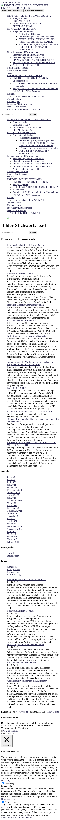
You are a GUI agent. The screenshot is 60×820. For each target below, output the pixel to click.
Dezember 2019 (14, 526)
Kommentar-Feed (15, 572)
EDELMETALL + (21, 21)
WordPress (20, 711)
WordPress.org (14, 574)
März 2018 (12, 539)
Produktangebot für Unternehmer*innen (25, 305)
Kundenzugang (14, 101)
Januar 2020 (12, 523)
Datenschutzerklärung (17, 106)
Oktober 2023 (13, 492)
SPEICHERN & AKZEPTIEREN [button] (17, 817)
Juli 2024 (11, 479)
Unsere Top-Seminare (17, 70)
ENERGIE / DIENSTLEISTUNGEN (24, 75)
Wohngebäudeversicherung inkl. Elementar (27, 336)
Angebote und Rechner (23, 31)
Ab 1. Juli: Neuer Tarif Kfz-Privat (22, 320)
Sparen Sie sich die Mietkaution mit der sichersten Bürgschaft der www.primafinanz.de (30, 363)
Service (10, 73)
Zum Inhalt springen (10, 2)
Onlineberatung (14, 99)
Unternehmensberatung (17, 68)
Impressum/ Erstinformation (19, 104)
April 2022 (12, 505)
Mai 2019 (11, 534)
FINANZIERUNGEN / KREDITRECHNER (34, 60)
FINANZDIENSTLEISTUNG (21, 29)
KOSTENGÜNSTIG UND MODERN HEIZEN (36, 83)
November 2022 (14, 500)
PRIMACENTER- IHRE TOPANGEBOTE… (29, 16)
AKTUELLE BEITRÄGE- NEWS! (24, 109)
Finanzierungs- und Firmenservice (22, 52)
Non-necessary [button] (8, 799)
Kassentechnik (19, 86)
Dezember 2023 (14, 490)
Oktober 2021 (13, 513)
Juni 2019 (11, 531)
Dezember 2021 (14, 508)
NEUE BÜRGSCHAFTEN (26, 65)
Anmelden (12, 567)
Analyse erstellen (21, 18)
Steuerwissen (13, 556)
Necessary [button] (6, 780)
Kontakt (10, 93)
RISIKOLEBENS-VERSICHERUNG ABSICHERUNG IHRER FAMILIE (37, 40)
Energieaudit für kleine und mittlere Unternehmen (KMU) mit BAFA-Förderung (35, 89)
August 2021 (13, 516)
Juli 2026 (11, 477)
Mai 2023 (11, 498)
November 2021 (14, 510)
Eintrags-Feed (13, 569)
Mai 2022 (11, 503)
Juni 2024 (11, 482)
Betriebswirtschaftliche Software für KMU (26, 245)
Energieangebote (20, 81)
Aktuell (10, 553)
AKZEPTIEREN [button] (11, 731)
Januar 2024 (12, 487)
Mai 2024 (11, 485)
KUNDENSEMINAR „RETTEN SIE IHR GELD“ (31, 411)
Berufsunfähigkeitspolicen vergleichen (36, 36)
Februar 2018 (13, 542)
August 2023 (13, 495)
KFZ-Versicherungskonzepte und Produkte (38, 44)
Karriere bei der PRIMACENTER (29, 96)
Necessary (9, 783)
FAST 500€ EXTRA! (17, 388)
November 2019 (14, 529)
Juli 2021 (11, 518)
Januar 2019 (12, 536)
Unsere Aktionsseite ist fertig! (20, 273)
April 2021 (12, 521)
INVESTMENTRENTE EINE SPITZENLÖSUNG (27, 24)
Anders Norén (52, 711)
